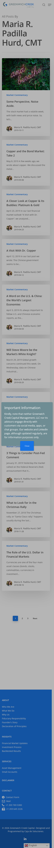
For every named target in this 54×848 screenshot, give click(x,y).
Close (27, 446)
